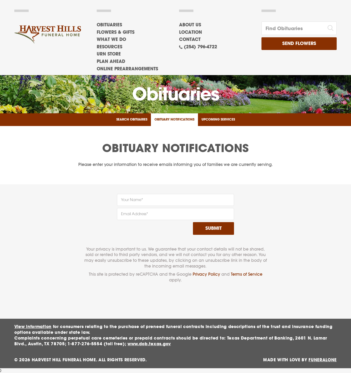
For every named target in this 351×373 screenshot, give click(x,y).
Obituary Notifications (174, 119)
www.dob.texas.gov (149, 344)
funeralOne (322, 360)
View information (33, 327)
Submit (213, 228)
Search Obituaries (131, 119)
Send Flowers (299, 43)
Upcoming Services (218, 119)
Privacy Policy (206, 274)
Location (190, 32)
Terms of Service (246, 274)
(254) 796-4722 (200, 47)
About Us (190, 25)
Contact (190, 40)
